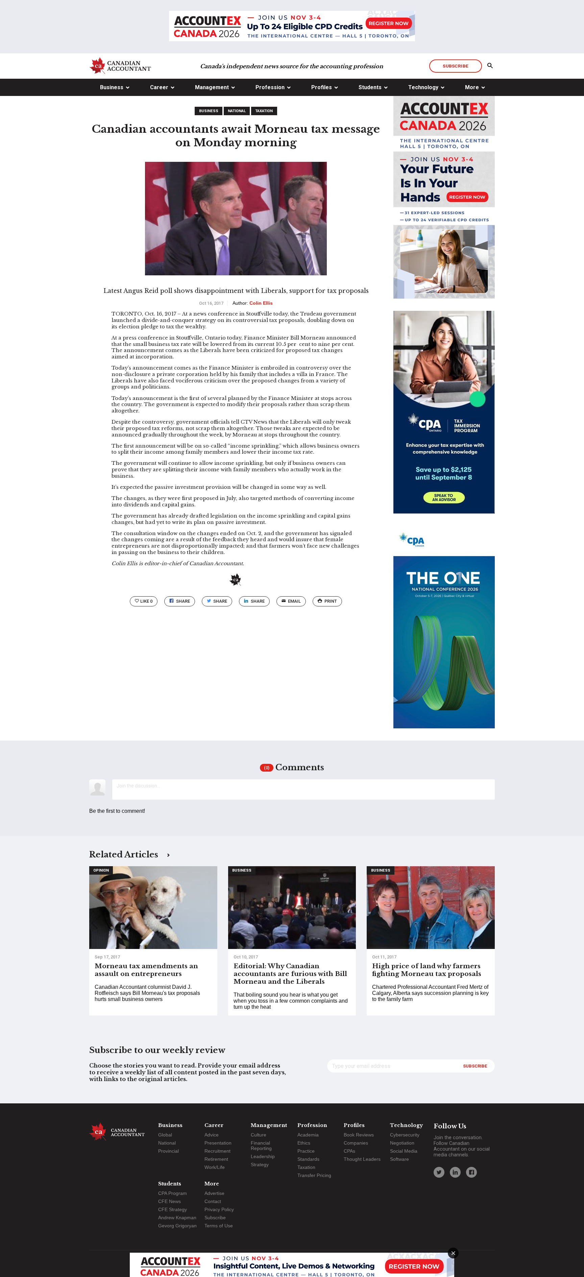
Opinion (101, 870)
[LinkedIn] (455, 1172)
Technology (423, 87)
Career (159, 87)
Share (183, 601)
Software (399, 1159)
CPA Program (172, 1193)
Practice (306, 1151)
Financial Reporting (261, 1145)
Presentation (218, 1143)
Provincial (168, 1151)
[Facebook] (471, 1172)
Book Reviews (359, 1134)
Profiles (321, 87)
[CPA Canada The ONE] (444, 633)
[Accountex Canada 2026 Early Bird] (292, 26)
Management (212, 87)
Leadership (263, 1156)
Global (165, 1134)
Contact (212, 1201)
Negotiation (402, 1143)
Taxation (264, 111)
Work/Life (214, 1167)
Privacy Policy (219, 1209)
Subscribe (455, 66)
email (294, 601)
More (472, 87)
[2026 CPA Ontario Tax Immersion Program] (444, 418)
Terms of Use (218, 1225)
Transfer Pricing (314, 1175)
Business (111, 87)
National (237, 111)
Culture (258, 1134)
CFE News (169, 1201)
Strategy (260, 1164)
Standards (308, 1159)
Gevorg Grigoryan (177, 1225)
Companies (356, 1143)
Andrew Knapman (177, 1217)
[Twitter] (439, 1172)
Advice (211, 1134)
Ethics (303, 1143)
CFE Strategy (172, 1209)
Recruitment (217, 1151)
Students (370, 87)
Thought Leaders (362, 1159)
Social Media (403, 1151)
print (330, 601)
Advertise (214, 1193)
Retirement (216, 1159)
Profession (270, 87)
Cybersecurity (404, 1134)
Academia (308, 1134)
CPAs (349, 1151)
